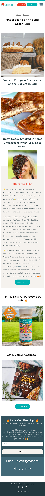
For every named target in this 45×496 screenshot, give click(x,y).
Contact (19, 484)
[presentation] (22, 55)
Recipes (26, 15)
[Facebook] (18, 486)
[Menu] (41, 5)
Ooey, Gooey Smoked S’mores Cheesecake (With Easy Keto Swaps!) (22, 142)
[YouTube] (26, 486)
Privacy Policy (29, 484)
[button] (32, 4)
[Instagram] (22, 486)
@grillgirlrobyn (19, 267)
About (12, 484)
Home (18, 15)
